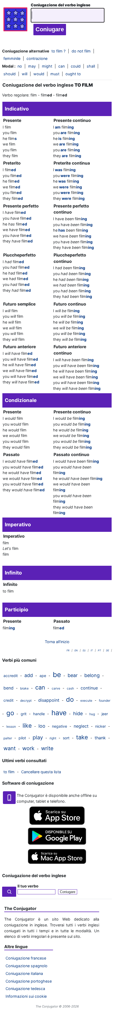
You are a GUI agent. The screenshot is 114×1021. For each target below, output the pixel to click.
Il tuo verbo (27, 886)
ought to (73, 74)
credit (8, 700)
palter (7, 738)
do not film (81, 51)
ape (43, 675)
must (54, 74)
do (70, 699)
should (9, 74)
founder (104, 700)
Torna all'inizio (57, 641)
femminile (11, 58)
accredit (10, 675)
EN (76, 650)
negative (59, 726)
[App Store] (57, 823)
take (82, 737)
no (19, 66)
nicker (100, 726)
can (61, 66)
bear (73, 675)
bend (8, 688)
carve (56, 688)
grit (24, 713)
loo (41, 726)
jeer (105, 713)
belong (92, 675)
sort (66, 738)
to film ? (58, 51)
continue (89, 688)
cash (70, 688)
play (38, 737)
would (38, 74)
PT (99, 650)
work (28, 748)
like (27, 725)
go (10, 713)
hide (78, 713)
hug (92, 714)
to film (9, 772)
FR (68, 650)
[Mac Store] (57, 864)
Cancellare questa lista (41, 772)
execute (86, 700)
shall (91, 66)
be (57, 674)
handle (39, 713)
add (28, 675)
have (59, 713)
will (24, 74)
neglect (81, 726)
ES (84, 650)
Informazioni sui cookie (26, 996)
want (9, 748)
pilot (22, 738)
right (53, 738)
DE (107, 650)
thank (100, 737)
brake (24, 688)
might (47, 66)
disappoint (48, 700)
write (47, 748)
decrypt (26, 700)
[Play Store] (57, 843)
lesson (11, 726)
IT (92, 650)
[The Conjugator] (15, 20)
